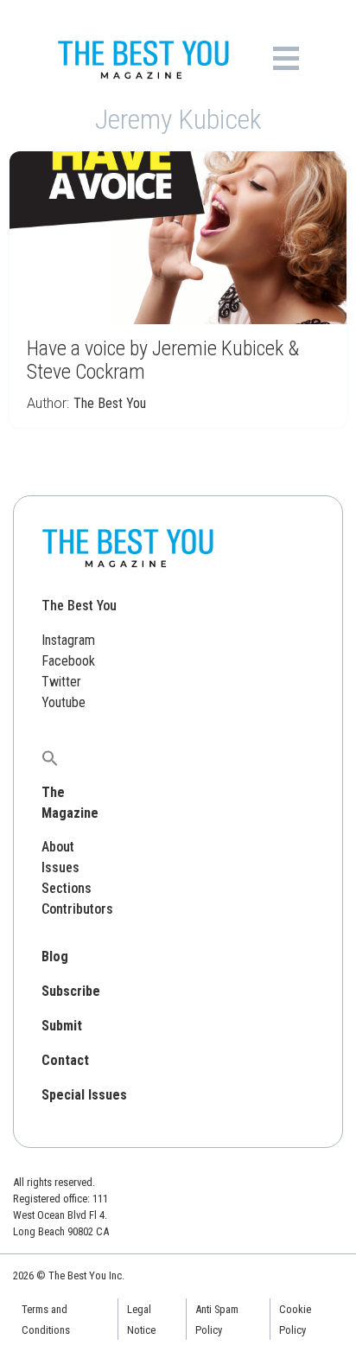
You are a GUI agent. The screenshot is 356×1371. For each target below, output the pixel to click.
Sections (66, 888)
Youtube (63, 702)
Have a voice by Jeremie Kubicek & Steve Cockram (163, 360)
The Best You (109, 403)
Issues (60, 867)
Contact (65, 1060)
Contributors (77, 909)
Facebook (68, 661)
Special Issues (84, 1095)
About (57, 847)
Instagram (68, 640)
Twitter (61, 681)
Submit (61, 1025)
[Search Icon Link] (50, 757)
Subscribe (70, 991)
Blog (54, 956)
